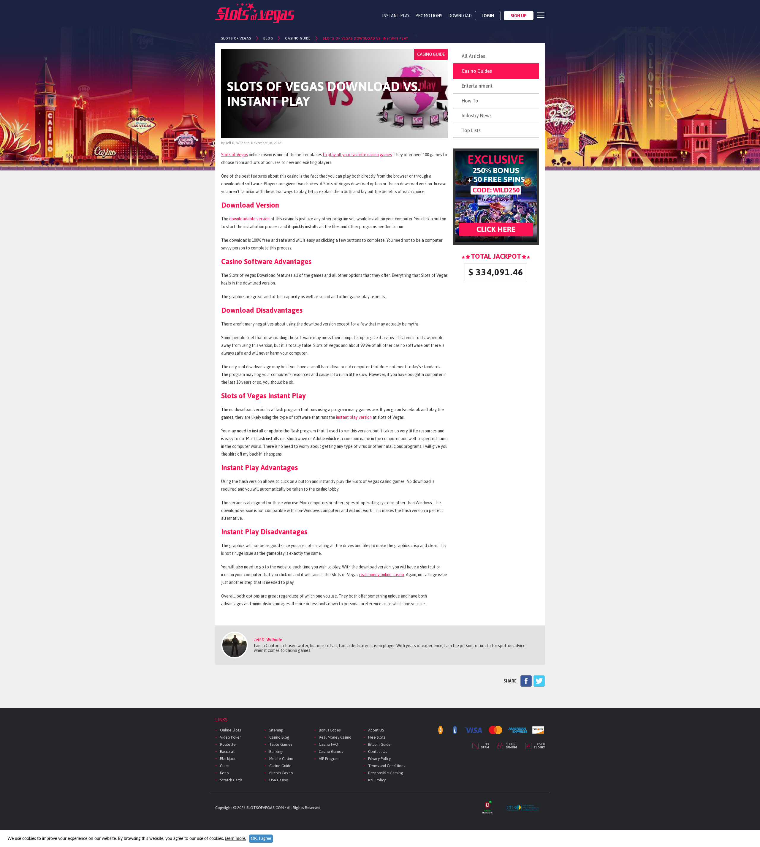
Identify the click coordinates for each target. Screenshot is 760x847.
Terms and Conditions (386, 766)
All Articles (473, 56)
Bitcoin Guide (379, 744)
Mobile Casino (281, 758)
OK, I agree (261, 839)
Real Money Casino (335, 737)
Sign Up (519, 15)
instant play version (354, 417)
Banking (276, 751)
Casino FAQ (328, 744)
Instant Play (395, 15)
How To (470, 100)
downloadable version (249, 219)
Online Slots (230, 730)
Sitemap (276, 730)
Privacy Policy (379, 758)
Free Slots (376, 737)
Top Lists (471, 130)
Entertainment (477, 86)
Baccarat (227, 751)
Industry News (477, 115)
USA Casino (278, 780)
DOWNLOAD (460, 15)
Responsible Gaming (385, 773)
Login (488, 15)
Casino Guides (477, 71)
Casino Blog (279, 737)
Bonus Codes (330, 730)
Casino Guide (280, 766)
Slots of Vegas (234, 154)
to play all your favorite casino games (357, 154)
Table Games (280, 744)
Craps (224, 766)
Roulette (228, 744)
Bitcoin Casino (281, 773)
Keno (224, 773)
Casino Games (331, 751)
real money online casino (381, 574)
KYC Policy (377, 780)
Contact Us (377, 751)
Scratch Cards (231, 780)
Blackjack (227, 758)
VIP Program (329, 758)
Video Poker (230, 737)
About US (376, 730)
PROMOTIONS (428, 15)
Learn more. (235, 839)
